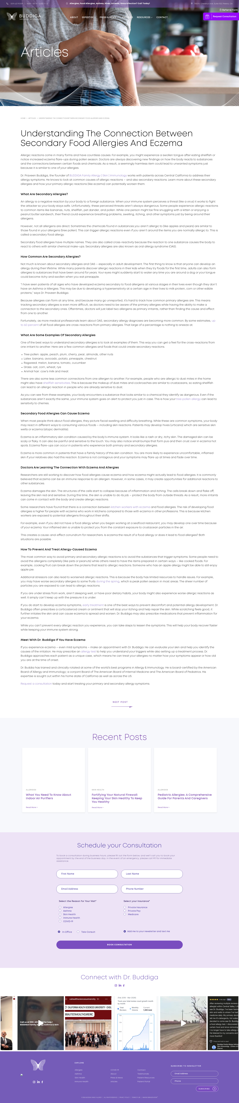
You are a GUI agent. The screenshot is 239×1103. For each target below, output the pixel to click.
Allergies (78, 1070)
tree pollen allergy (188, 399)
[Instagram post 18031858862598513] (167, 1023)
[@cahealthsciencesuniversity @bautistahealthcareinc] (24, 1023)
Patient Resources (145, 1078)
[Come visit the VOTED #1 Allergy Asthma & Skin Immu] (72, 1023)
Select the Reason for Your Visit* (77, 901)
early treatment (93, 605)
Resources (143, 17)
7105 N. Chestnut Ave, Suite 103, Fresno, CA (213, 4)
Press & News (108, 17)
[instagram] (116, 985)
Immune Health (81, 1082)
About (74, 17)
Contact (162, 17)
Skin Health (80, 1078)
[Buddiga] (24, 16)
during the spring (107, 581)
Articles (127, 17)
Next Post (120, 702)
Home (23, 118)
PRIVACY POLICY (124, 1097)
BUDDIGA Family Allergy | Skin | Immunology (98, 175)
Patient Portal (143, 1082)
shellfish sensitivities (56, 383)
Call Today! (144, 3)
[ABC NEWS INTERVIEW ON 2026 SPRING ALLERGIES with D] (119, 1023)
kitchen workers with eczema (130, 507)
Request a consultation (36, 684)
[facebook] (123, 985)
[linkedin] (120, 985)
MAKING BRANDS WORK (150, 1097)
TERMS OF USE (136, 1097)
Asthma (78, 1074)
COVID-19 (115, 1070)
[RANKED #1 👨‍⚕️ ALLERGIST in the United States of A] (214, 1023)
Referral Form (230, 10)
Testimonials (143, 1074)
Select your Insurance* (137, 901)
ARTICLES (32, 118)
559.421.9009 (17, 4)
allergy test (88, 651)
